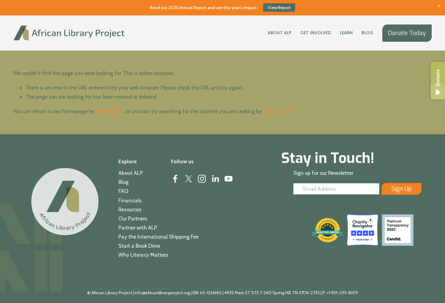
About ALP (130, 173)
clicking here (110, 111)
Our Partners (132, 218)
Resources (129, 209)
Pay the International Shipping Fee (158, 236)
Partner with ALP (137, 227)
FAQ (123, 191)
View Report (279, 7)
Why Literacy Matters (143, 255)
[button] (439, 6)
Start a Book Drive (139, 246)
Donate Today (407, 33)
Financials (130, 200)
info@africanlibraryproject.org (162, 292)
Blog (367, 33)
